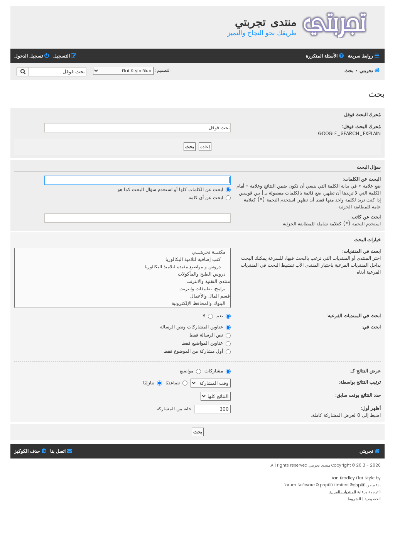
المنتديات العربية (342, 492)
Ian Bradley (343, 478)
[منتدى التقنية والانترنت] (122, 281)
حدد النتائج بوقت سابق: (358, 395)
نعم (220, 315)
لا (205, 315)
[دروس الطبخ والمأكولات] (122, 274)
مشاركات (214, 370)
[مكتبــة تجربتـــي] (122, 252)
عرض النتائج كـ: (365, 370)
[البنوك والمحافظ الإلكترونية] (122, 303)
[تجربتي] (340, 24)
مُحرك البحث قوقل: (361, 126)
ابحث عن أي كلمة (207, 197)
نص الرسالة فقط (207, 335)
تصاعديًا (173, 382)
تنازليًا (149, 382)
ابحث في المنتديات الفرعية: (353, 315)
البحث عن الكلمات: (362, 179)
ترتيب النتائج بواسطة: (360, 382)
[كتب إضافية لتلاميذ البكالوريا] (122, 259)
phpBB (359, 485)
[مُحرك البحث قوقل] (22, 71)
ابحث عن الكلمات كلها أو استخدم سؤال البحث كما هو (171, 189)
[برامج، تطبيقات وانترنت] (122, 289)
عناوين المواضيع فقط (203, 343)
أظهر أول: (371, 408)
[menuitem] (325, 56)
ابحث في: (371, 326)
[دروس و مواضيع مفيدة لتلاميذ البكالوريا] (122, 267)
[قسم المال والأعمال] (122, 296)
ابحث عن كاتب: (365, 216)
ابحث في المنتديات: (361, 251)
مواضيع (187, 370)
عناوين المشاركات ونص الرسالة (192, 326)
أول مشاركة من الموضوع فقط (194, 351)
